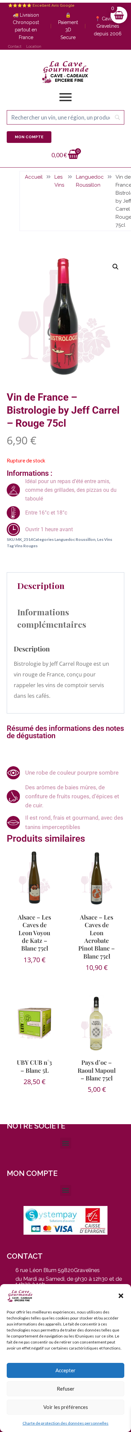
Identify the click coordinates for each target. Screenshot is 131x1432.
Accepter (65, 1370)
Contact (14, 46)
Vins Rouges (26, 545)
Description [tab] (40, 585)
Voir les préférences (65, 1407)
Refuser (66, 1389)
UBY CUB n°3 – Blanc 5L (34, 1066)
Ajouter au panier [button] (35, 977)
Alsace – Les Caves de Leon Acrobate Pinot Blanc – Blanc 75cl (96, 936)
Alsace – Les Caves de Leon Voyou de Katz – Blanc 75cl (34, 933)
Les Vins (59, 181)
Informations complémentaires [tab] (51, 618)
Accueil (34, 177)
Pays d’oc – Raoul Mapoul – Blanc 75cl (97, 1070)
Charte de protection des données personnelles (65, 1423)
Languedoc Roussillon (90, 181)
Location (33, 46)
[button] (121, 1295)
